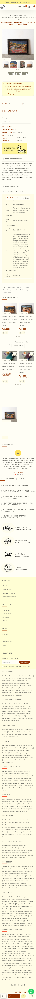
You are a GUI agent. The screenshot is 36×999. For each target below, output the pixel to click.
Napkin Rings (22, 857)
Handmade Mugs (7, 850)
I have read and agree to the (17, 666)
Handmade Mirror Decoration (11, 871)
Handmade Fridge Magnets (16, 832)
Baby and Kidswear (8, 729)
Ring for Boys (20, 757)
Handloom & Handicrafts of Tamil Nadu (14, 956)
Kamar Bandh (29, 783)
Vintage (27, 287)
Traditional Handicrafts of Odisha (17, 958)
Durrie (13, 809)
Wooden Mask (18, 925)
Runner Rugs (6, 809)
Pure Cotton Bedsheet (9, 799)
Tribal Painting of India (15, 911)
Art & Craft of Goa (9, 951)
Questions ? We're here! (14, 191)
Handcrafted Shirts (8, 709)
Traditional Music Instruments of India (14, 977)
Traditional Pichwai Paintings (23, 913)
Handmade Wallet (20, 776)
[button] (16, 69)
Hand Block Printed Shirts (23, 709)
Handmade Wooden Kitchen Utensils (13, 820)
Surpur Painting (16, 918)
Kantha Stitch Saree (23, 690)
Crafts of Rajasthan (16, 941)
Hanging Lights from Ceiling (25, 878)
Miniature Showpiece (22, 866)
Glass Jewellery (7, 745)
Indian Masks (9, 925)
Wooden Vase (11, 878)
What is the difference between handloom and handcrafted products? (19, 491)
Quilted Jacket (11, 713)
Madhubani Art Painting (17, 921)
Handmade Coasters (20, 855)
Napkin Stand (13, 857)
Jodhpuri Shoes (7, 788)
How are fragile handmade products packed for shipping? (18, 504)
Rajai (12, 801)
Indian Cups (22, 848)
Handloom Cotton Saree (9, 676)
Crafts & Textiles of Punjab (21, 944)
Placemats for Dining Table (24, 809)
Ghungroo (27, 755)
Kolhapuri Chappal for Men (25, 785)
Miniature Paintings (22, 970)
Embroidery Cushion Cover (10, 806)
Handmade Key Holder (9, 876)
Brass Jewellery (7, 750)
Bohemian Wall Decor (9, 897)
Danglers (11, 755)
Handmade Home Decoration (16, 834)
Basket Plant (21, 876)
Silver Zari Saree (20, 685)
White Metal (19, 748)
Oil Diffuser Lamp (8, 881)
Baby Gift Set (19, 729)
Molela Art (12, 904)
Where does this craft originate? (16, 485)
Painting (4, 118)
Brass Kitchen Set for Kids (24, 827)
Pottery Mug (22, 846)
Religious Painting (7, 913)
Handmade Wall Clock (17, 906)
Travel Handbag (18, 771)
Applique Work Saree (9, 690)
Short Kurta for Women (18, 711)
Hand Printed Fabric (27, 718)
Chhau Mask (28, 925)
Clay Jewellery (28, 748)
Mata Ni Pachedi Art (22, 916)
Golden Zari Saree (8, 685)
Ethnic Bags (24, 774)
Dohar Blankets (27, 801)
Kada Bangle (19, 755)
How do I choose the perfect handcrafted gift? (14, 517)
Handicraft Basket (19, 850)
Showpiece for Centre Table (19, 869)
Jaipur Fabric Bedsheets (24, 799)
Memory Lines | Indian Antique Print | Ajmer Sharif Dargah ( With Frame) (26, 321)
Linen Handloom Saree (26, 676)
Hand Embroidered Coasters (20, 853)
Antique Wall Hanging (21, 290)
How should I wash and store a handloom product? (16, 497)
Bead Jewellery (17, 745)
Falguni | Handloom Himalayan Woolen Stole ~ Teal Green (8, 366)
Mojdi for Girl (17, 788)
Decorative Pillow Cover (9, 804)
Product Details (13, 198)
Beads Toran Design (8, 899)
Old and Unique (7, 290)
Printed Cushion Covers (25, 804)
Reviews (26, 198)
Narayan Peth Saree (22, 681)
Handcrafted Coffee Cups (10, 848)
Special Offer (18, 346)
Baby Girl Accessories (21, 734)
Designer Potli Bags (13, 778)
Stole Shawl (21, 713)
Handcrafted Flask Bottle (10, 846)
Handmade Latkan (8, 760)
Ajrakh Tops (6, 711)
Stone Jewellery (28, 745)
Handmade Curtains (25, 806)
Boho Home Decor (14, 888)
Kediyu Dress (16, 718)
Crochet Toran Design (22, 899)
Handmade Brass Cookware (20, 822)
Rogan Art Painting (17, 909)
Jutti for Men (12, 785)
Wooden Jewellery (8, 748)
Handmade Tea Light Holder (11, 883)
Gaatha (15, 130)
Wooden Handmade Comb (10, 975)
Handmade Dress (7, 704)
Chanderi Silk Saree (8, 681)
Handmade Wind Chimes (9, 901)
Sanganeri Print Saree (15, 695)
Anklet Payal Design (15, 753)
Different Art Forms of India (16, 937)
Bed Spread (6, 801)
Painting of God (27, 911)
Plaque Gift (19, 904)
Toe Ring (12, 757)
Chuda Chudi (29, 757)
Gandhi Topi (11, 783)
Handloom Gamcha (21, 811)
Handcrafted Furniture (14, 885)
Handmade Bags (7, 771)
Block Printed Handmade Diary (22, 973)
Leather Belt (20, 783)
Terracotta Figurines (8, 866)
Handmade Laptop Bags (20, 781)
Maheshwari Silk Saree (24, 678)
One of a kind (22, 15)
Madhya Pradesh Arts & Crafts (20, 953)
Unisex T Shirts (25, 706)
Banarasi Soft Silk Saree (21, 683)
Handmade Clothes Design (11, 721)
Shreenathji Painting (8, 916)
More (15, 15)
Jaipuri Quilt (18, 801)
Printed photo (11, 287)
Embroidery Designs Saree (20, 688)
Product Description (13, 159)
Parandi (17, 760)
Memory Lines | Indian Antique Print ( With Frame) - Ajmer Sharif (9, 427)
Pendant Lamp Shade (21, 881)
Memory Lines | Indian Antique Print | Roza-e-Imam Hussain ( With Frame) (9, 321)
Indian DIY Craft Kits (26, 975)
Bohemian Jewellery (19, 750)
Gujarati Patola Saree (20, 693)
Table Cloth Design (8, 811)
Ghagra (16, 706)
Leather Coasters (7, 855)
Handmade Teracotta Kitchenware (12, 825)
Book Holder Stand (21, 874)
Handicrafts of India (8, 934)
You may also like (22, 342)
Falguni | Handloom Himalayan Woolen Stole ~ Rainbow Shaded (25, 368)
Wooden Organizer (8, 874)
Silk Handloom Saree (8, 678)
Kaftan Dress (18, 704)
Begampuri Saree (7, 683)
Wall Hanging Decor (23, 897)
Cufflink (4, 785)
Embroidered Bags (8, 776)
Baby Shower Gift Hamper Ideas (18, 732)
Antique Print (7, 293)
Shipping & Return (12, 186)
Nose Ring (5, 757)
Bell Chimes (22, 901)
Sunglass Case (7, 781)
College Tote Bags (25, 778)
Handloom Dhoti (14, 716)
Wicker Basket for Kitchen (10, 829)
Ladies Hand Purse (14, 774)
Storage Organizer (26, 871)
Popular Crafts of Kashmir (26, 949)
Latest (9, 342)
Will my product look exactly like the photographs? (18, 510)
